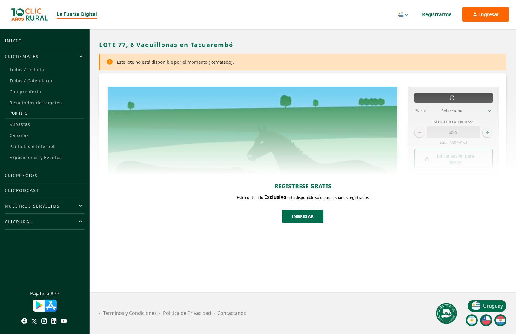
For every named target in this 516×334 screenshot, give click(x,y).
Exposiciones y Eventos (36, 157)
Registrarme (437, 14)
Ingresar (303, 216)
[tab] (45, 56)
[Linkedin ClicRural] (53, 322)
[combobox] (467, 111)
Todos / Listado (27, 69)
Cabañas (19, 135)
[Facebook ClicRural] (24, 322)
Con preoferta (25, 91)
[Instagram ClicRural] (44, 322)
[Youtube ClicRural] (63, 322)
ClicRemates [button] (22, 56)
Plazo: (420, 110)
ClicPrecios (21, 175)
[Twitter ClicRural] (34, 322)
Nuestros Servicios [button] (32, 206)
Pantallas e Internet (32, 146)
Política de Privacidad (187, 313)
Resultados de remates (36, 103)
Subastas (20, 124)
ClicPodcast (22, 190)
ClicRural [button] (18, 222)
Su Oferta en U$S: (454, 122)
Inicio (13, 41)
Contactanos (231, 313)
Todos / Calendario (31, 80)
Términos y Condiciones (130, 313)
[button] (453, 189)
